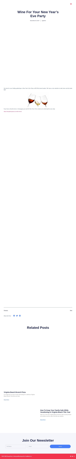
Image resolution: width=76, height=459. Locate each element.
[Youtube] (72, 456)
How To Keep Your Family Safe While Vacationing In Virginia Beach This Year (55, 411)
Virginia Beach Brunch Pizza (15, 392)
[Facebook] (70, 456)
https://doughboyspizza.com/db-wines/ (13, 111)
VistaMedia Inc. (28, 456)
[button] (71, 4)
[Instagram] (74, 456)
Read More (6, 399)
